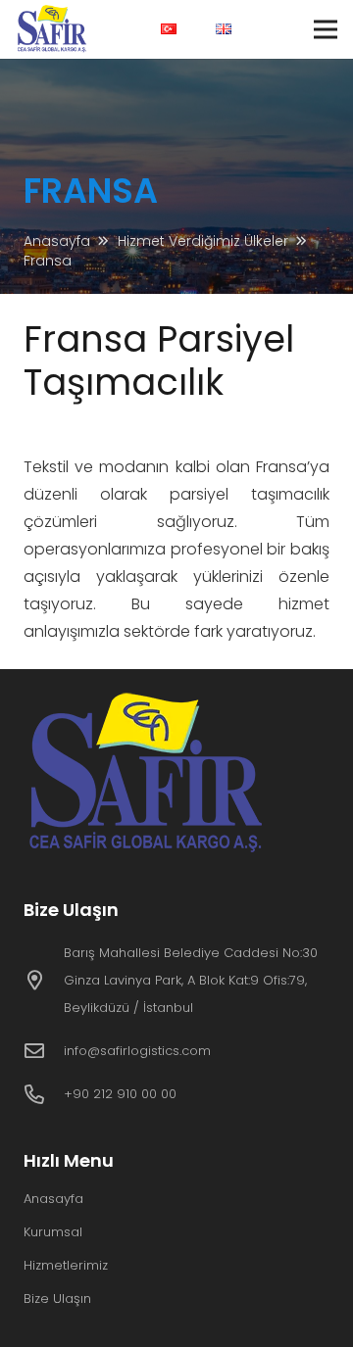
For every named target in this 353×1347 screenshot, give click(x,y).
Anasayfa (53, 1198)
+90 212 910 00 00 (120, 1093)
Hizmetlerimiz (66, 1265)
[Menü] (325, 29)
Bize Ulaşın (57, 1298)
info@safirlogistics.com (137, 1050)
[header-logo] (53, 29)
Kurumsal (53, 1232)
